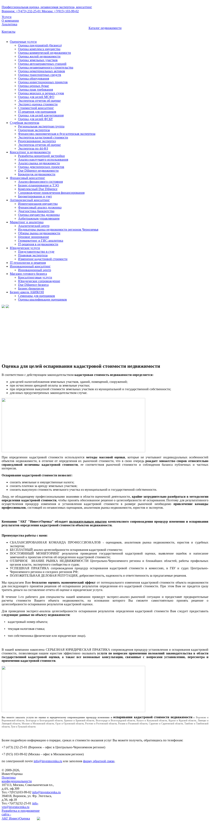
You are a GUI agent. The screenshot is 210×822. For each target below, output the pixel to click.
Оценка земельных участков (38, 60)
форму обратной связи (98, 761)
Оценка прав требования (35, 89)
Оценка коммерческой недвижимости (44, 52)
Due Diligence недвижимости (38, 170)
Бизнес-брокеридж (31, 288)
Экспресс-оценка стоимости (38, 104)
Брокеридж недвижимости (36, 174)
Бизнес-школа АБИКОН (27, 292)
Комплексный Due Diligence (37, 189)
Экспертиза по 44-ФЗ (33, 148)
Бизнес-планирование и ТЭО (38, 185)
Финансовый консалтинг (27, 178)
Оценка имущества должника (39, 214)
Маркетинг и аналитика (26, 222)
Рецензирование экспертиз (37, 141)
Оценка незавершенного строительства (45, 67)
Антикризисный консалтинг (30, 200)
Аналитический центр (33, 226)
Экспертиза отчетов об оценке (39, 100)
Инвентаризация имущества (38, 203)
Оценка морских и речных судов (41, 93)
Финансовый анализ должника (40, 207)
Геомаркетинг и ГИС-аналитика (40, 240)
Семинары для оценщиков (36, 296)
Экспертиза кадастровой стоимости (43, 137)
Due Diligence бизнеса (33, 284)
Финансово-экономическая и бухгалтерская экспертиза (56, 133)
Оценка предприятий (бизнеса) (40, 45)
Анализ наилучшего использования (43, 159)
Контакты (8, 31)
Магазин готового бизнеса (28, 273)
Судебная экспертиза (24, 122)
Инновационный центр (34, 270)
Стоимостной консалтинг (36, 108)
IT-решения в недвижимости (38, 244)
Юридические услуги (25, 248)
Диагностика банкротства (36, 211)
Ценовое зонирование (33, 237)
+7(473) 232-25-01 (22, 11)
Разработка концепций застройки (41, 156)
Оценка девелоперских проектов (41, 167)
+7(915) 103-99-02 (60, 11)
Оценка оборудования (33, 78)
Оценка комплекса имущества (39, 49)
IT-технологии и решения (28, 262)
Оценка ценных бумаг (33, 86)
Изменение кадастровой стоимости (42, 259)
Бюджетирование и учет (35, 196)
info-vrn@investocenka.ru (20, 805)
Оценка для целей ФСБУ (35, 119)
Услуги (6, 17)
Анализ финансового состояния (40, 181)
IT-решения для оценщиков (37, 111)
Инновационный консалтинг (30, 266)
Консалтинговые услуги (35, 277)
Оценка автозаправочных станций (42, 63)
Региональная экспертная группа (41, 126)
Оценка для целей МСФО (36, 97)
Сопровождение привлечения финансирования (51, 192)
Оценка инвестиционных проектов (43, 82)
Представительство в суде (36, 251)
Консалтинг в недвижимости (30, 152)
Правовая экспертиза (33, 255)
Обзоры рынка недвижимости (39, 233)
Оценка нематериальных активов (41, 71)
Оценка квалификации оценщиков (42, 299)
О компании (10, 20)
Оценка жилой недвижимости (39, 56)
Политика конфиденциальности (17, 779)
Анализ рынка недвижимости (39, 163)
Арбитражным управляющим (38, 218)
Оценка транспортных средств (39, 75)
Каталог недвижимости (105, 28)
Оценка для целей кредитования (41, 115)
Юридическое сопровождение (39, 281)
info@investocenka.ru (48, 761)
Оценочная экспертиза (34, 130)
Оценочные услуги (23, 41)
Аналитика (9, 24)
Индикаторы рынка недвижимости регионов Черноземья (58, 229)
